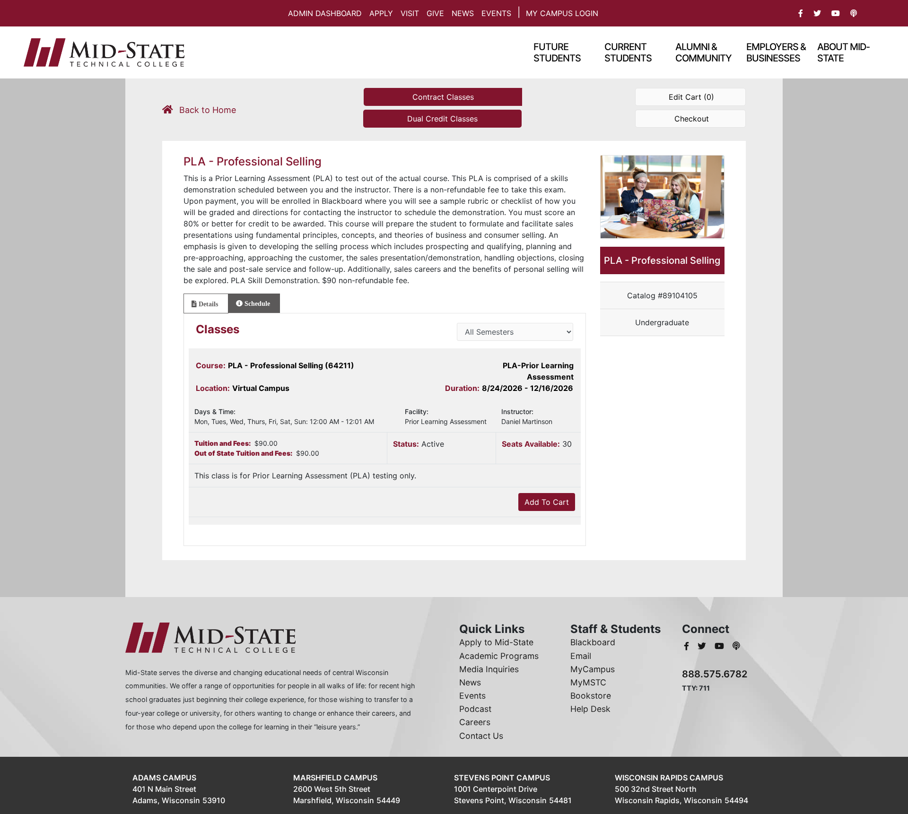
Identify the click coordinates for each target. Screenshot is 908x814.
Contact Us (481, 736)
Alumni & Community (703, 52)
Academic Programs (499, 656)
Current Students (628, 52)
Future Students (557, 52)
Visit (410, 13)
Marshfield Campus (335, 777)
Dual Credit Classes (442, 118)
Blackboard (592, 642)
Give (435, 13)
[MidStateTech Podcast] (736, 646)
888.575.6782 (715, 674)
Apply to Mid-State (496, 642)
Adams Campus (164, 777)
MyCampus (592, 669)
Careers (474, 722)
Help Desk (590, 709)
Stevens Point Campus (502, 777)
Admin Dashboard (325, 13)
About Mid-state (843, 52)
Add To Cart (546, 502)
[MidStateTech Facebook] (687, 646)
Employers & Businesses (776, 52)
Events (496, 13)
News (463, 13)
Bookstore (590, 696)
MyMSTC (588, 682)
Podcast (475, 709)
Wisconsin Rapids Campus (669, 777)
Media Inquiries (489, 669)
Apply (381, 13)
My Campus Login (562, 13)
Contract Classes (443, 97)
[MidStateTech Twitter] (703, 646)
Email (580, 656)
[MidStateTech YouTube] (720, 646)
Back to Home (206, 110)
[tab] (205, 303)
